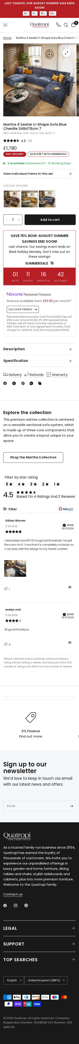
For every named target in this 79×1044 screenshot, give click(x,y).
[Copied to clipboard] (40, 383)
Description (14, 349)
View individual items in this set (28, 174)
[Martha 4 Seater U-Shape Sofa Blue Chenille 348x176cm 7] (47, 199)
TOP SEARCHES (20, 960)
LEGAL (10, 928)
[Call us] (58, 25)
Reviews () (39, 140)
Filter (12, 509)
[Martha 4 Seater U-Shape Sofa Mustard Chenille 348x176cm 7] (29, 199)
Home (7, 38)
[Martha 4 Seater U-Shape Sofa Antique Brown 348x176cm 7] (12, 199)
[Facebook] (6, 383)
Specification (15, 360)
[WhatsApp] (32, 383)
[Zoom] (66, 53)
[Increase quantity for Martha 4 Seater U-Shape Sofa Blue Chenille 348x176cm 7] (19, 220)
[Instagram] (18, 905)
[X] (15, 383)
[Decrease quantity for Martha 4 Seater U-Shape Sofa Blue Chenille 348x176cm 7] (7, 220)
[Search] (66, 25)
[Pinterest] (24, 383)
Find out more (30, 736)
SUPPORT (13, 944)
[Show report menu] (70, 588)
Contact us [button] (13, 894)
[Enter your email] (71, 806)
